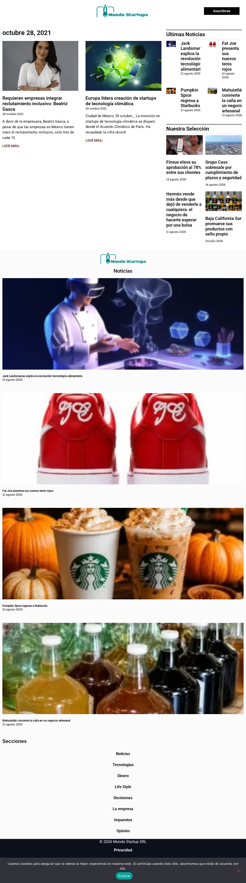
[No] (238, 870)
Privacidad (123, 850)
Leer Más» (11, 146)
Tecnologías (123, 765)
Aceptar (124, 876)
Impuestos (123, 820)
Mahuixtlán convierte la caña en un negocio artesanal (233, 100)
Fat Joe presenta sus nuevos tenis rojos (230, 56)
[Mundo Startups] (122, 11)
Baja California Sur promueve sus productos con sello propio (223, 226)
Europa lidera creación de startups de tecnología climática (121, 100)
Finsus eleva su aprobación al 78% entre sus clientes (183, 167)
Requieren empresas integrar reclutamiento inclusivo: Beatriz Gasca (35, 103)
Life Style (123, 787)
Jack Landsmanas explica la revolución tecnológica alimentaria (193, 56)
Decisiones (123, 798)
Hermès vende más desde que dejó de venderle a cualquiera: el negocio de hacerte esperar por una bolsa (184, 209)
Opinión (123, 831)
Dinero (123, 776)
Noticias (123, 753)
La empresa (123, 809)
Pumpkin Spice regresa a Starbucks (191, 97)
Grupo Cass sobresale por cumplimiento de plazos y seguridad (223, 170)
